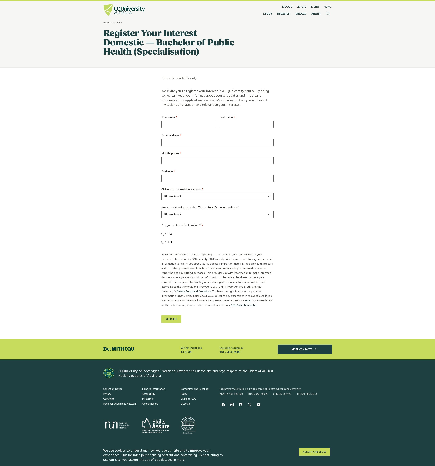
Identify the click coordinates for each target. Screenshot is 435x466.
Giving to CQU (188, 398)
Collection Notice (113, 388)
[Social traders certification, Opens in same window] (188, 425)
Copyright (108, 398)
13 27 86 (186, 352)
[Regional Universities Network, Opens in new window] (116, 425)
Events (314, 7)
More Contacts (302, 349)
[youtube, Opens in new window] (258, 404)
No (170, 242)
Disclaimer (148, 398)
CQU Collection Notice (244, 305)
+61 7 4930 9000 (230, 352)
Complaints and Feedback (195, 388)
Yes (170, 233)
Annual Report (150, 403)
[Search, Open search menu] (328, 13)
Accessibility (148, 393)
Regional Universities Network (119, 403)
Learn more (176, 459)
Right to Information (153, 388)
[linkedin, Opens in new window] (241, 404)
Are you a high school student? (182, 225)
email (248, 300)
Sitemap (185, 403)
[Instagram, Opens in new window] (232, 404)
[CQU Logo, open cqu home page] (124, 10)
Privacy (107, 393)
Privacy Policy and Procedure (193, 291)
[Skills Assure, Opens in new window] (155, 425)
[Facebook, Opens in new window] (223, 404)
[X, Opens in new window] (250, 404)
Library (301, 7)
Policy (184, 393)
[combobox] (172, 196)
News (327, 7)
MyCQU (287, 7)
